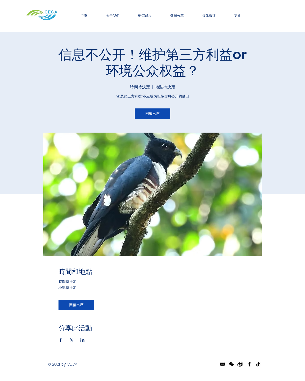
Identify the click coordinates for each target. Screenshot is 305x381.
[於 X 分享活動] (71, 340)
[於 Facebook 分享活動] (60, 340)
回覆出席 (152, 113)
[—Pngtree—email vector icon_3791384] (222, 364)
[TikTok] (258, 364)
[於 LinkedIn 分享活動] (82, 340)
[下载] (240, 364)
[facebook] (249, 364)
